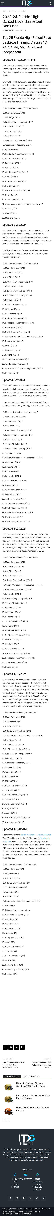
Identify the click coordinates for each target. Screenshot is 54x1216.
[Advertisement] (27, 1006)
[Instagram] (17, 1198)
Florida (11, 11)
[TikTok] (37, 1198)
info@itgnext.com (25, 1179)
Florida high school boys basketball (35, 835)
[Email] (22, 1047)
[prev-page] (4, 1119)
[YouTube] (23, 1198)
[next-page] (8, 1119)
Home (5, 11)
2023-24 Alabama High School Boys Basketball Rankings (41, 1065)
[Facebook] (5, 1047)
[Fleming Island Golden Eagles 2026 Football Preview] (9, 1098)
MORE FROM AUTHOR (31, 1077)
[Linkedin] (16, 1047)
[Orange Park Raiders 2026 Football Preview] (9, 1110)
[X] (10, 1047)
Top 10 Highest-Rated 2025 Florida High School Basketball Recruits (14, 1065)
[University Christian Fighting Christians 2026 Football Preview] (9, 1086)
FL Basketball (21, 11)
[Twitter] (30, 1198)
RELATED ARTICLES (12, 1077)
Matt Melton (9, 30)
